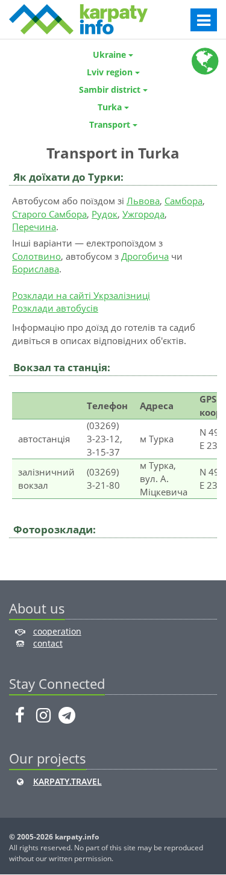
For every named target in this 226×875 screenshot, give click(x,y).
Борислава (35, 269)
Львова (143, 201)
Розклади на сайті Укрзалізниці (81, 295)
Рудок (105, 214)
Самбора (183, 201)
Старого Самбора (49, 214)
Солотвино (36, 256)
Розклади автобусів (55, 308)
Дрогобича (145, 256)
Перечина (34, 227)
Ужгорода (143, 214)
